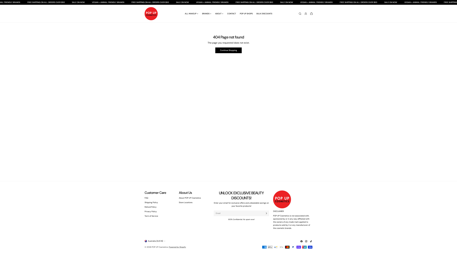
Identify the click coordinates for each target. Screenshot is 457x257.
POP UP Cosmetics (160, 247)
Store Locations (185, 202)
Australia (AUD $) (155, 241)
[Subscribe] (266, 213)
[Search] (300, 13)
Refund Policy (150, 207)
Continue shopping (228, 50)
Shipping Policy (151, 202)
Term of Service (151, 216)
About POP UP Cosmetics (190, 198)
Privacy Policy (151, 211)
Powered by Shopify (177, 247)
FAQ (146, 198)
